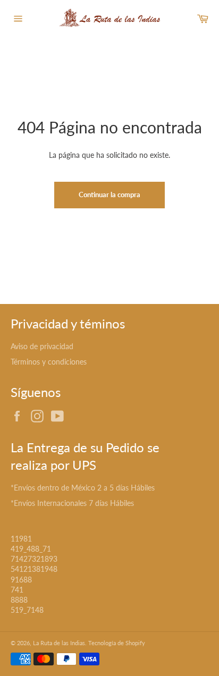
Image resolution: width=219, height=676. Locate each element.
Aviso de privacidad (42, 346)
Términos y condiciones (49, 361)
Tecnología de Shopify (116, 642)
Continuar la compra (109, 194)
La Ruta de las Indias (59, 642)
